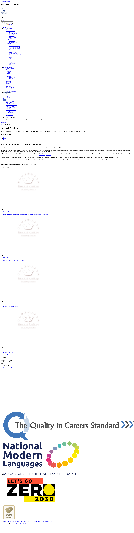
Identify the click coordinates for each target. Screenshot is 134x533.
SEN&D (11, 62)
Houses (10, 57)
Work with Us (12, 41)
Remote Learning (13, 53)
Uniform (8, 66)
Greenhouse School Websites (20, 523)
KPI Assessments (13, 51)
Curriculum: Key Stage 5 (14, 48)
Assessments (12, 77)
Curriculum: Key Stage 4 (14, 47)
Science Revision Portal (11, 105)
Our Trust (8, 39)
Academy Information (8, 28)
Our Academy (9, 32)
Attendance (8, 72)
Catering (8, 73)
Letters (7, 95)
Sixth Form (5, 85)
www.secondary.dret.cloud (45, 155)
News (7, 93)
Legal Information (37, 521)
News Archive (4, 354)
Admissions (8, 71)
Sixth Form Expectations (11, 90)
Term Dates (8, 82)
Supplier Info (9, 113)
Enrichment (8, 56)
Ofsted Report (9, 111)
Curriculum (8, 44)
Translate (11, 24)
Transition (8, 83)
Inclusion (8, 61)
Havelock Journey (13, 52)
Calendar (8, 97)
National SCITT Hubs (14, 42)
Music (10, 59)
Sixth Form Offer (10, 87)
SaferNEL (8, 108)
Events (7, 96)
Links (4, 100)
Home (4, 27)
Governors (8, 43)
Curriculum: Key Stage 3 (14, 46)
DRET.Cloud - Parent (11, 74)
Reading (11, 49)
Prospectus (8, 69)
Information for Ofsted (11, 110)
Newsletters (9, 354)
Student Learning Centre (11, 106)
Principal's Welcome (10, 31)
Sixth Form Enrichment (11, 88)
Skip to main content (5, 1)
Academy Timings (13, 33)
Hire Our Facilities (13, 37)
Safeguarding (9, 81)
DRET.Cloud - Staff (10, 107)
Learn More (3, 122)
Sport (10, 58)
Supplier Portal (9, 115)
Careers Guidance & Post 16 (15, 54)
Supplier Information (47, 521)
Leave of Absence (10, 112)
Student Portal (9, 102)
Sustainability (12, 36)
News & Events (7, 92)
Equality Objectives (13, 34)
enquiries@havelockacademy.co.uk (8, 367)
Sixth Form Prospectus (11, 91)
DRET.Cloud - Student (11, 103)
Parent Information (7, 67)
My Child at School (10, 101)
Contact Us (5, 98)
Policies (10, 38)
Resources (8, 76)
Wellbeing (11, 78)
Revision (11, 79)
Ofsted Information (25, 521)
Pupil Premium (12, 63)
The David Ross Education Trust (11, 521)
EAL (10, 64)
